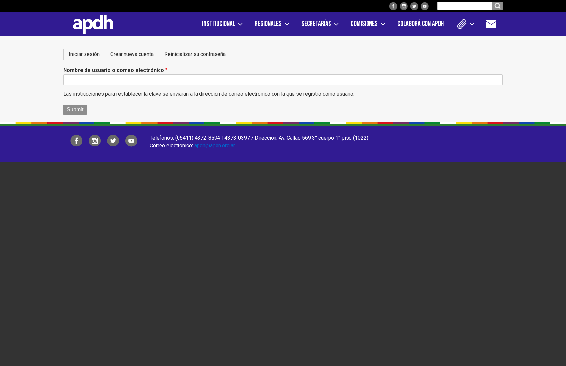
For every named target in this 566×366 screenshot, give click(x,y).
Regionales (268, 23)
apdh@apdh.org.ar (214, 146)
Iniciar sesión (84, 54)
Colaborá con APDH (420, 23)
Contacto (494, 24)
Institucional (218, 23)
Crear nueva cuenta (132, 54)
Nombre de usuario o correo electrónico (113, 70)
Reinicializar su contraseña (197, 54)
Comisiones (364, 23)
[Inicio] (90, 23)
